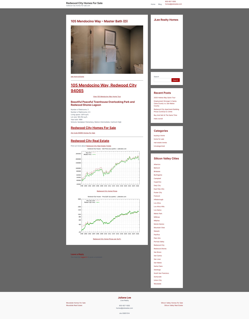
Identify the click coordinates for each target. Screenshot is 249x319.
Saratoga (157, 270)
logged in (84, 257)
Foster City (158, 192)
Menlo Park (158, 213)
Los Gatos (157, 210)
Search (156, 77)
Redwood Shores (160, 249)
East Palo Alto (159, 189)
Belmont (157, 168)
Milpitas (157, 221)
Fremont (157, 196)
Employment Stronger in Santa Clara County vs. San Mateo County (165, 103)
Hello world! (158, 119)
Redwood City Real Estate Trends (98, 146)
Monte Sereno (159, 224)
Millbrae (157, 217)
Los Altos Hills (159, 206)
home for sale (159, 139)
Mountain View (159, 228)
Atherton (157, 164)
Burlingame (158, 175)
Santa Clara (158, 266)
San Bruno (157, 252)
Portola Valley (159, 242)
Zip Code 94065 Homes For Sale (83, 133)
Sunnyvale (157, 277)
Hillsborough (158, 199)
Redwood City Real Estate (90, 141)
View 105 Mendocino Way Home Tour (107, 96)
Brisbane (157, 171)
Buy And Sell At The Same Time (165, 115)
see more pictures (77, 77)
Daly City (157, 185)
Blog (160, 4)
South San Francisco (161, 273)
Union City (158, 280)
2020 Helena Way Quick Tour (164, 98)
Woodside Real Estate (74, 305)
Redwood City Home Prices (107, 191)
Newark (157, 231)
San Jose (157, 259)
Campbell (157, 178)
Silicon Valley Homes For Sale (172, 303)
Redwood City (159, 245)
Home (153, 4)
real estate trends (160, 143)
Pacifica (157, 235)
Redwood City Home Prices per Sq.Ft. (107, 239)
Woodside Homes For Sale (75, 303)
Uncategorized (159, 146)
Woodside (157, 284)
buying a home (159, 135)
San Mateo (158, 263)
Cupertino (157, 182)
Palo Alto (157, 238)
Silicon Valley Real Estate (173, 305)
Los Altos (157, 203)
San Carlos (158, 256)
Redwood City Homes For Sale (84, 3)
